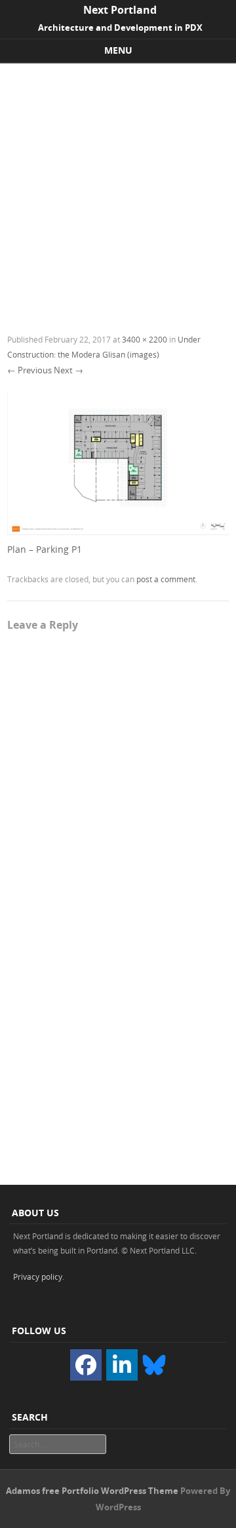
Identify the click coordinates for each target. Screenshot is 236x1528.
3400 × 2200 (144, 339)
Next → (68, 370)
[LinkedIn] (122, 1365)
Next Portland (120, 10)
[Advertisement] (118, 188)
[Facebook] (86, 1365)
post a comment (165, 579)
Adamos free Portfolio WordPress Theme (92, 1491)
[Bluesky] (154, 1363)
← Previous (29, 370)
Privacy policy (37, 1276)
